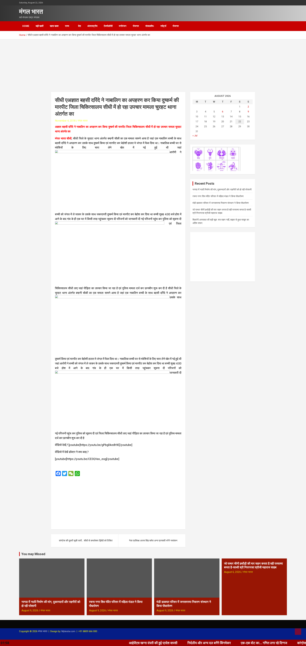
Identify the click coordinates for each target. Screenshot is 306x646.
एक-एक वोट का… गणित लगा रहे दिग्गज (240, 643)
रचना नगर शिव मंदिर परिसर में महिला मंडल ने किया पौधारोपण (218, 196)
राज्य (67, 26)
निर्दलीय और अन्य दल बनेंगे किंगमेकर (185, 643)
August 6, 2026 (232, 571)
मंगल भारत (31, 11)
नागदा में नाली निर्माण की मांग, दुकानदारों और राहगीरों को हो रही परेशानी (222, 189)
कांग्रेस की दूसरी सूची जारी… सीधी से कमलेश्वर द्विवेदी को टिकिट (86, 540)
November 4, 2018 (65, 120)
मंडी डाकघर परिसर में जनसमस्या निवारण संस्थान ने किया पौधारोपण (221, 203)
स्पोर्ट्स (163, 26)
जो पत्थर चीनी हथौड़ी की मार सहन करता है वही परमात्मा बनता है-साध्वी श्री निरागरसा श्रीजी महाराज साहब (253, 565)
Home (25, 26)
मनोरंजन (122, 26)
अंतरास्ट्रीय (92, 26)
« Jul (195, 135)
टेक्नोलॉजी (108, 26)
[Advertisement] (153, 63)
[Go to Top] (298, 631)
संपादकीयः (149, 26)
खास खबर (54, 26)
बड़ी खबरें (40, 26)
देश (79, 26)
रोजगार (136, 26)
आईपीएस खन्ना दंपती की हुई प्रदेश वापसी (129, 643)
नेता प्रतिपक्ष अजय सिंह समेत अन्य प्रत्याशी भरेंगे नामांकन (153, 540)
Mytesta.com (68, 631)
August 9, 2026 (30, 610)
